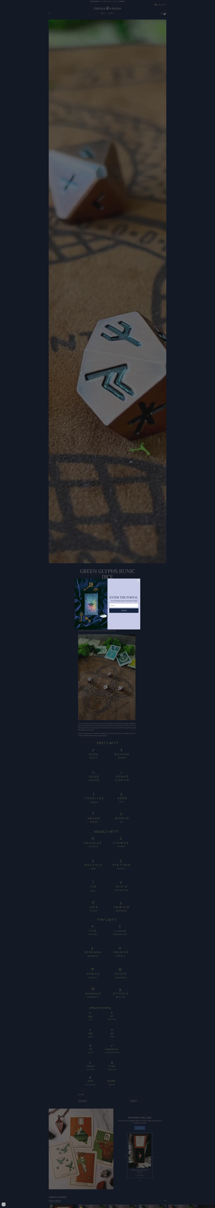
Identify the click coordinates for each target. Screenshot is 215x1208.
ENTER (123, 610)
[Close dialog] (138, 580)
